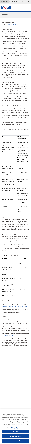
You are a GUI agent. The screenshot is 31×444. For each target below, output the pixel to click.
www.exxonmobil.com (10, 335)
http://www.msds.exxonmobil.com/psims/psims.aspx (14, 306)
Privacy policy (14, 428)
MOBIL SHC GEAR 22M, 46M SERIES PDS (11, 16)
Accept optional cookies (15, 441)
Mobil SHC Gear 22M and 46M (12, 24)
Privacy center (15, 431)
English (25, 16)
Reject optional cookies (15, 436)
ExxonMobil (4, 14)
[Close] (29, 412)
